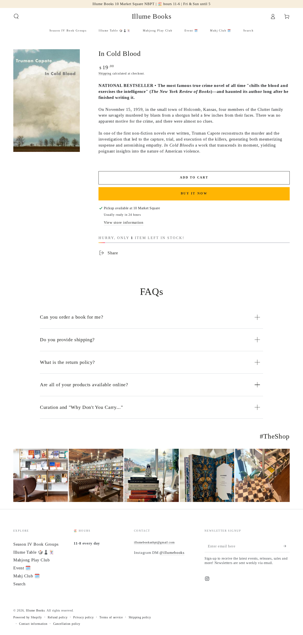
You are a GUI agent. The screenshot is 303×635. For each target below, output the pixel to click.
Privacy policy (83, 617)
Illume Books (35, 610)
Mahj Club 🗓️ (26, 576)
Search (19, 584)
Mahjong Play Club (31, 560)
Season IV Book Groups (36, 544)
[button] (16, 16)
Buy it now (194, 193)
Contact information (33, 623)
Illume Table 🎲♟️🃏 (33, 552)
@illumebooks (172, 553)
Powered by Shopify (27, 617)
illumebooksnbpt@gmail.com (154, 542)
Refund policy (57, 617)
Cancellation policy (67, 623)
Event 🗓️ (22, 568)
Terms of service (111, 617)
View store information (124, 222)
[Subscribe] (286, 546)
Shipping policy (140, 617)
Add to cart (194, 177)
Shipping (104, 73)
